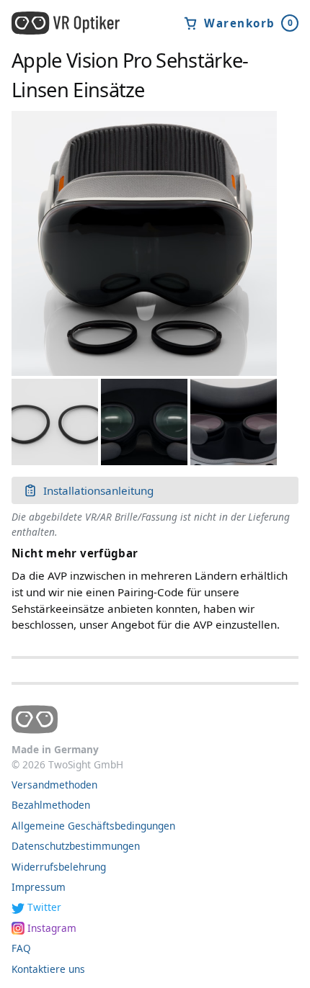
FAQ (21, 948)
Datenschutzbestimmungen (76, 846)
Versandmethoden (54, 784)
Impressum (39, 887)
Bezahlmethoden (51, 805)
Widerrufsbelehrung (59, 867)
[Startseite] (75, 23)
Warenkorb (248, 23)
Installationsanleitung (98, 490)
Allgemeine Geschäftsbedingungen (93, 825)
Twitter (44, 907)
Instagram (51, 928)
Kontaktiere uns (48, 969)
